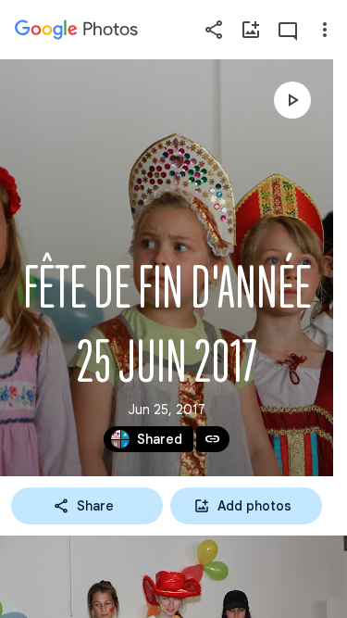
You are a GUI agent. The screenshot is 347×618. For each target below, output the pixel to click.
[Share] (213, 29)
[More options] (324, 29)
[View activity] (287, 29)
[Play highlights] (292, 100)
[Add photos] (250, 29)
